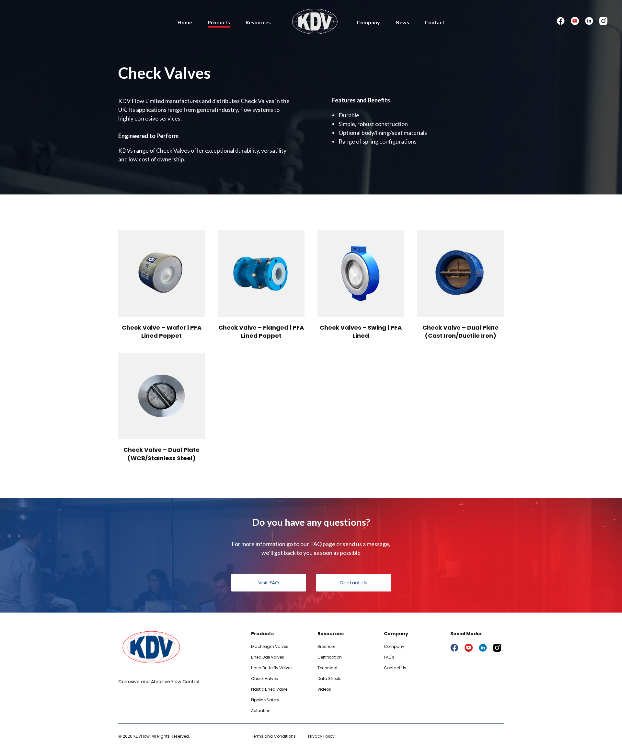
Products (219, 22)
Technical (327, 668)
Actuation (261, 710)
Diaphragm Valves (269, 646)
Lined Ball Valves (267, 657)
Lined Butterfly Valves (272, 668)
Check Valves (264, 678)
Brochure (326, 646)
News (402, 22)
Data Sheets (329, 678)
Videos (324, 689)
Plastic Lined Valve (269, 689)
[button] (268, 582)
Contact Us (395, 668)
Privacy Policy (321, 736)
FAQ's (389, 657)
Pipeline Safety (265, 700)
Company (368, 22)
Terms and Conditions (273, 736)
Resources (258, 22)
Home (185, 22)
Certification (329, 657)
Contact (434, 22)
